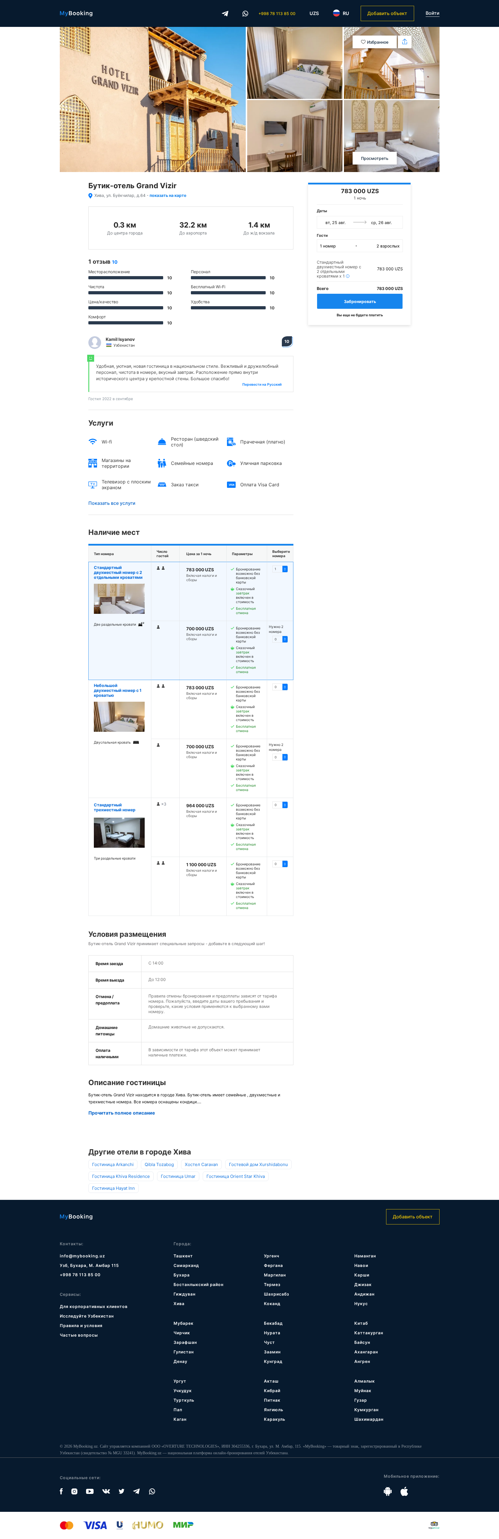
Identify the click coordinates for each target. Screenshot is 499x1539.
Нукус (361, 1303)
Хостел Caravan (201, 1164)
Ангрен (362, 1361)
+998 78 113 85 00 (276, 13)
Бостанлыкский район (199, 1284)
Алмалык (364, 1381)
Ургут (180, 1381)
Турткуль (184, 1400)
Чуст (269, 1342)
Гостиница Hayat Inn (113, 1188)
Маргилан (275, 1274)
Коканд (272, 1303)
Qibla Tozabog (159, 1164)
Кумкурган (366, 1409)
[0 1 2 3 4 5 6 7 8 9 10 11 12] (280, 569)
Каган (180, 1419)
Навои (361, 1265)
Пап (178, 1409)
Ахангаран (366, 1351)
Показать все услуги (111, 503)
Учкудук (183, 1390)
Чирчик (182, 1332)
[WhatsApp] (245, 13)
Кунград (273, 1361)
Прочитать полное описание (121, 1113)
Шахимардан (368, 1419)
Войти (433, 13)
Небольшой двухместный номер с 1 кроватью (117, 690)
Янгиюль (273, 1409)
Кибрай (272, 1390)
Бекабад (273, 1323)
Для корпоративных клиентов (94, 1306)
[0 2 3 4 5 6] (280, 757)
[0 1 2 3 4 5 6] (280, 686)
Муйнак (362, 1390)
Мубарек (183, 1323)
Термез (272, 1284)
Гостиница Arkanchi (113, 1164)
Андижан (364, 1294)
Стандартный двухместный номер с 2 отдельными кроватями (118, 572)
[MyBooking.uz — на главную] (76, 13)
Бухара (182, 1274)
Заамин (272, 1351)
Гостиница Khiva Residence (121, 1176)
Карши (361, 1274)
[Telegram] (225, 13)
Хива (179, 1303)
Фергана (273, 1265)
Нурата (272, 1332)
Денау (180, 1361)
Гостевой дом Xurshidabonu (258, 1164)
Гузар (360, 1400)
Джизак (363, 1284)
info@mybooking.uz (82, 1255)
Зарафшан (185, 1342)
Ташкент (183, 1255)
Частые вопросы (79, 1335)
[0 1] (280, 804)
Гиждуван (184, 1294)
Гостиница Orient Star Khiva (235, 1176)
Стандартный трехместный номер (114, 807)
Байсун (362, 1342)
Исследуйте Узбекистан (87, 1315)
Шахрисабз (276, 1294)
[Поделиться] (405, 42)
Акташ (271, 1381)
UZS (314, 13)
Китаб (361, 1323)
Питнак (272, 1400)
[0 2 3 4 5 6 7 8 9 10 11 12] (280, 639)
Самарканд (186, 1265)
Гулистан (184, 1351)
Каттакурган (368, 1332)
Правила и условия (81, 1325)
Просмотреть (374, 158)
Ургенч (271, 1255)
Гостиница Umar (178, 1176)
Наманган (365, 1255)
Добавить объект (387, 13)
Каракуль (274, 1419)
